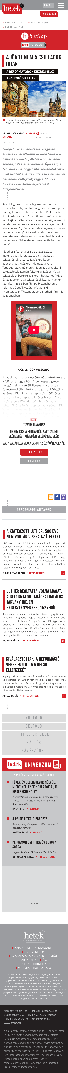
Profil (48, 5)
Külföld (37, 832)
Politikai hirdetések (34, 963)
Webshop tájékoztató (34, 967)
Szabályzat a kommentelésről (35, 955)
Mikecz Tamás (10, 695)
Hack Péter (18, 808)
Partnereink (29, 959)
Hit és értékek (37, 573)
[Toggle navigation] (60, 6)
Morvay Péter (11, 640)
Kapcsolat (22, 947)
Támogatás (49, 14)
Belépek (34, 461)
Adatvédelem (35, 951)
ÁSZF (46, 959)
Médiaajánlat (44, 947)
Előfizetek (34, 452)
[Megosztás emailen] (50, 497)
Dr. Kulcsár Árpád (13, 133)
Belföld (34, 808)
